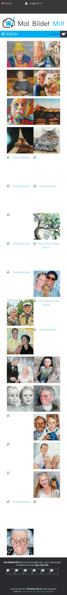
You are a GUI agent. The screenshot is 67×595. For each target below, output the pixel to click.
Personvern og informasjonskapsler (38, 591)
